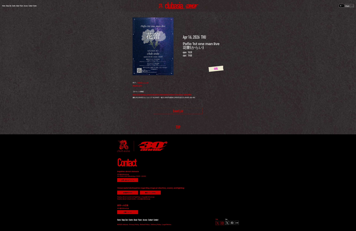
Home (3, 6)
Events (13, 6)
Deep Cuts (8, 6)
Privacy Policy (134, 224)
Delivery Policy (156, 224)
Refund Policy (145, 224)
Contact (30, 6)
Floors (21, 6)
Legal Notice (166, 224)
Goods (35, 6)
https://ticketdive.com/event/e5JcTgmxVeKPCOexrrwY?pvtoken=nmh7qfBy (162, 94)
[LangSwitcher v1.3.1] (341, 5)
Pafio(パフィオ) (143, 83)
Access (26, 6)
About (17, 6)
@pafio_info (137, 86)
